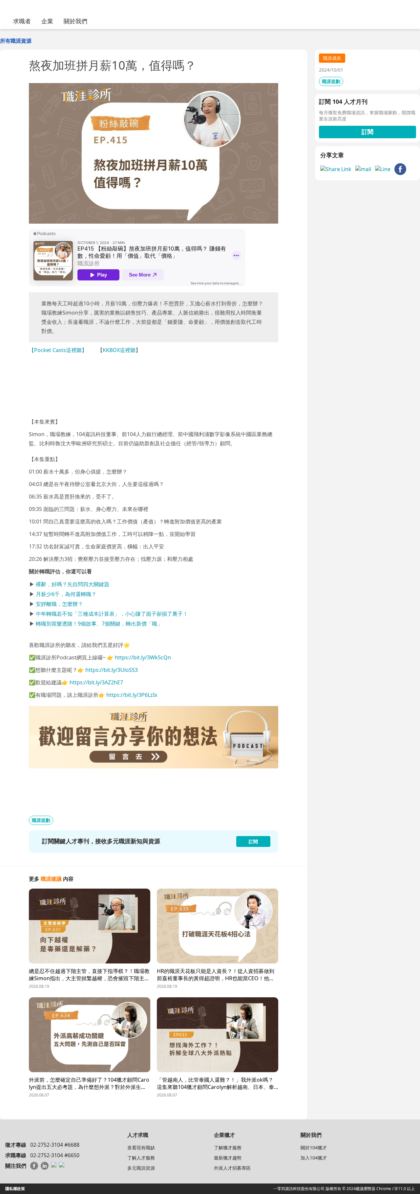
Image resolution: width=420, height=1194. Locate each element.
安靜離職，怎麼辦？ (59, 604)
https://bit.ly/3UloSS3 (111, 670)
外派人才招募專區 (232, 1168)
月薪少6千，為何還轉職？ (66, 594)
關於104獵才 (314, 1147)
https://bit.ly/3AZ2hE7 (96, 682)
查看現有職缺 (141, 1147)
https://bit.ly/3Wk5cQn (143, 657)
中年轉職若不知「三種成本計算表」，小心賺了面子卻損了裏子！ (112, 613)
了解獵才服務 (228, 1147)
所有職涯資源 (16, 40)
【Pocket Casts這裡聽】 (58, 350)
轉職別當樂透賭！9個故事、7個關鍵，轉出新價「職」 (99, 623)
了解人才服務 (141, 1158)
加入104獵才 (314, 1158)
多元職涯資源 (141, 1168)
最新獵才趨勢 (228, 1158)
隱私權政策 (15, 1188)
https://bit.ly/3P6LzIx (131, 694)
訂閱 (367, 132)
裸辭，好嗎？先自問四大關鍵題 (72, 584)
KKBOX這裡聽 (119, 350)
